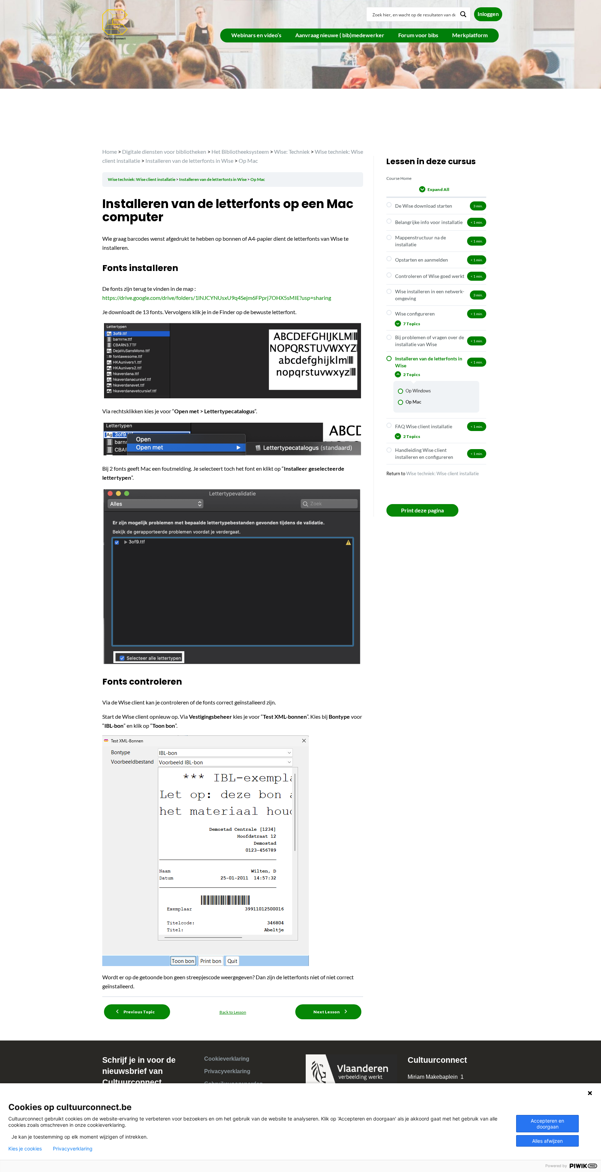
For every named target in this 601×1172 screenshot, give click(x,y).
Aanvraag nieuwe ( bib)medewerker (339, 35)
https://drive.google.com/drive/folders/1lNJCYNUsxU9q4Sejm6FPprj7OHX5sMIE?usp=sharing (216, 297)
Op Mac (257, 179)
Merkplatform (470, 35)
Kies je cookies (25, 1148)
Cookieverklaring (226, 1059)
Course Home (398, 178)
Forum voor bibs (418, 35)
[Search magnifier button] (463, 14)
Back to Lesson (232, 1012)
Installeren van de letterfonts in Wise (213, 179)
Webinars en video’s (256, 35)
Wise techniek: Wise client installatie (142, 179)
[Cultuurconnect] (115, 24)
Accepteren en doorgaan (547, 1124)
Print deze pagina (422, 510)
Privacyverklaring (227, 1071)
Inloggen (488, 13)
